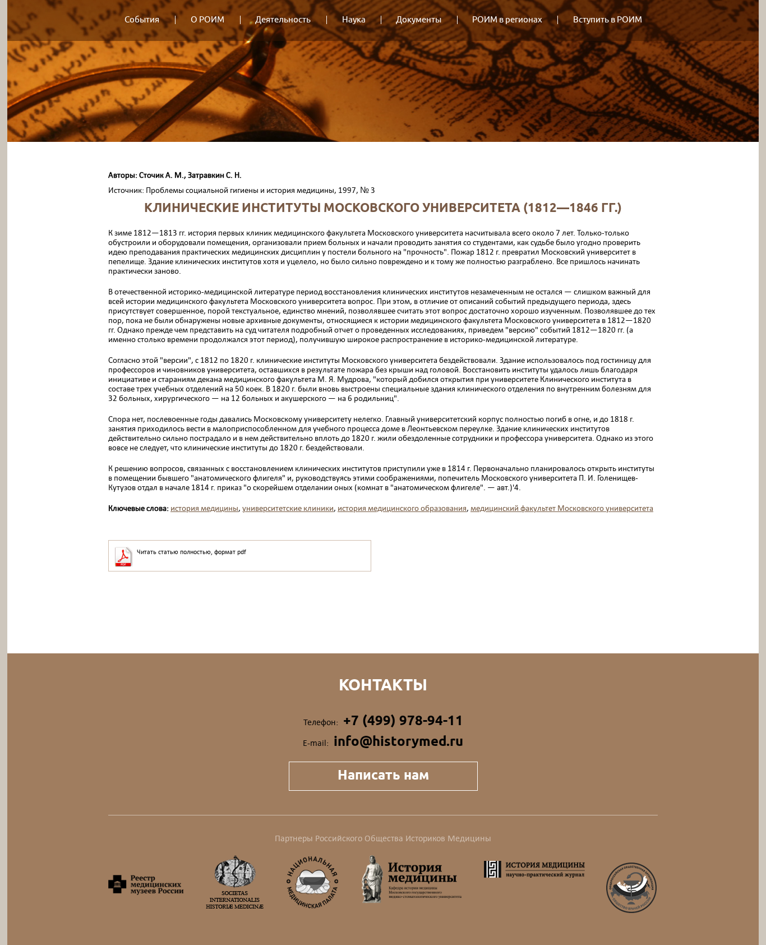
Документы (418, 20)
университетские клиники (288, 508)
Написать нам (383, 775)
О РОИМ (207, 20)
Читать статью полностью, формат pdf (191, 551)
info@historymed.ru (398, 741)
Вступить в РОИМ (607, 20)
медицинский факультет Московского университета (561, 508)
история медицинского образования (402, 508)
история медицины (204, 508)
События (141, 20)
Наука (354, 20)
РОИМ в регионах (507, 20)
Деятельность (283, 20)
